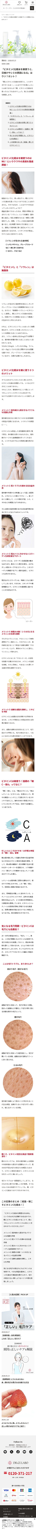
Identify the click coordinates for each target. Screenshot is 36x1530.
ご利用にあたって (8, 1514)
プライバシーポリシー (24, 1516)
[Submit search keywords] (32, 8)
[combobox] (16, 8)
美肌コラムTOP (10, 14)
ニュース (5, 1509)
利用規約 (5, 1517)
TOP (3, 14)
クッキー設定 (16, 1525)
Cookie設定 (21, 1513)
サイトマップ (6, 1511)
